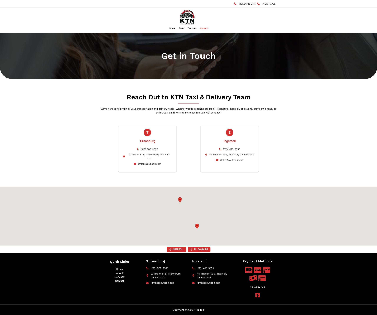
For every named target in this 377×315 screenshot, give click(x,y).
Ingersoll (178, 249)
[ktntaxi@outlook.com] (147, 164)
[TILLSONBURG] (245, 4)
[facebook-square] (257, 295)
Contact (204, 28)
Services (192, 28)
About (182, 28)
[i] (229, 132)
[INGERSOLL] (266, 4)
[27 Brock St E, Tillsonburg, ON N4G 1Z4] (147, 156)
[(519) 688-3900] (147, 149)
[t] (147, 132)
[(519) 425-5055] (229, 149)
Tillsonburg (201, 249)
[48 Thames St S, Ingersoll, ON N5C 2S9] (229, 154)
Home (172, 28)
